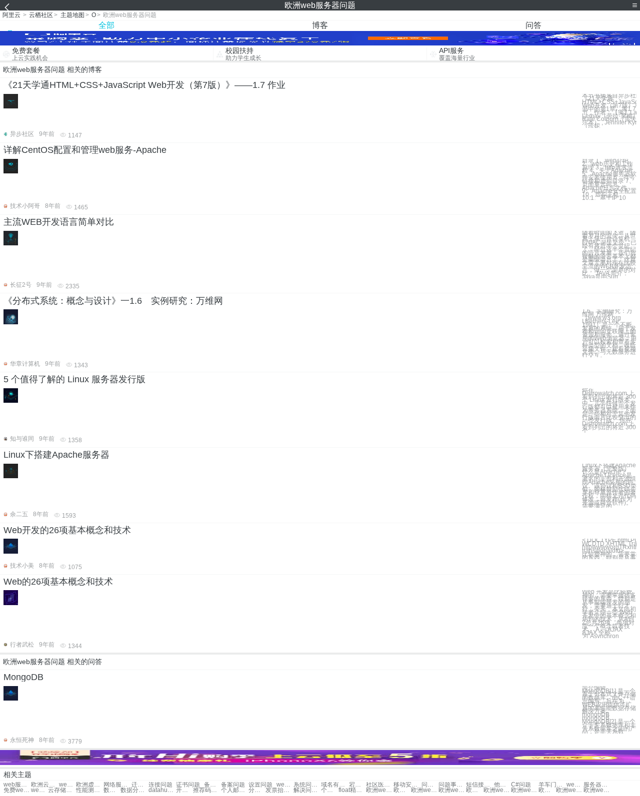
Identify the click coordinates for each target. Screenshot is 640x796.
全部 (106, 25)
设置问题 (260, 785)
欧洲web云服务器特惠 (474, 790)
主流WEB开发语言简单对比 (59, 222)
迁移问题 (140, 785)
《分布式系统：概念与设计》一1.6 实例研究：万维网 (113, 301)
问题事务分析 (430, 785)
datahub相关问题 (162, 790)
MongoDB (24, 677)
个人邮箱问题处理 (234, 790)
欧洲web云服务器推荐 (497, 790)
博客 (320, 25)
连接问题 (160, 785)
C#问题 (521, 785)
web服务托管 (39, 790)
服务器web (597, 785)
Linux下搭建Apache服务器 (57, 455)
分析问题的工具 (257, 790)
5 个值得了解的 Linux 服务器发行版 (75, 379)
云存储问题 (62, 790)
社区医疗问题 (380, 785)
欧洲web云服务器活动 (597, 790)
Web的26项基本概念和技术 (58, 582)
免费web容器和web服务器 (17, 790)
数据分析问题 (134, 790)
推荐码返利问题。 (206, 790)
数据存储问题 (112, 790)
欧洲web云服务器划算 (402, 790)
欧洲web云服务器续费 (570, 790)
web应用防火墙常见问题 (67, 785)
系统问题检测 (307, 785)
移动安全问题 (407, 785)
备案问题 (212, 785)
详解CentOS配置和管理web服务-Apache (85, 150)
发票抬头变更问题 (279, 790)
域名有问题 (334, 785)
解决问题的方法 (307, 790)
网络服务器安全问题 (117, 785)
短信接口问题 (480, 785)
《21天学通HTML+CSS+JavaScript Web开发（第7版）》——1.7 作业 (145, 85)
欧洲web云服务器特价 (524, 790)
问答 (534, 25)
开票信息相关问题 (184, 790)
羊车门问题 (552, 785)
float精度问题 (352, 790)
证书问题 (188, 785)
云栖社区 (41, 14)
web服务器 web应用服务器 (575, 785)
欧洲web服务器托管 (380, 790)
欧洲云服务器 (44, 785)
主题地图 (72, 14)
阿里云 (11, 14)
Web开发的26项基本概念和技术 (67, 530)
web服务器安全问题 (17, 785)
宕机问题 (357, 785)
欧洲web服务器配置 (547, 790)
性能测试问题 (90, 790)
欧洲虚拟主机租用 (90, 785)
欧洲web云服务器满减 (424, 790)
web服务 (285, 785)
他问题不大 (502, 785)
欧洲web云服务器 (452, 790)
